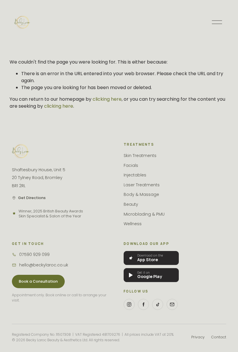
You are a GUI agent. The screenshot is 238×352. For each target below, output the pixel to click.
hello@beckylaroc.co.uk (43, 265)
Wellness (133, 224)
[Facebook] (143, 304)
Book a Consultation (38, 281)
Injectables (135, 175)
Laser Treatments (142, 185)
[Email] (172, 304)
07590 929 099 (34, 254)
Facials (131, 165)
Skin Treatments (140, 155)
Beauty (131, 204)
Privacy (198, 337)
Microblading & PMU (144, 214)
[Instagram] (129, 304)
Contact (218, 337)
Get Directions (32, 198)
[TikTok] (157, 304)
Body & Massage (141, 194)
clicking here (107, 99)
